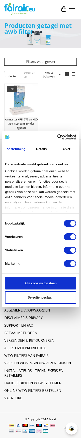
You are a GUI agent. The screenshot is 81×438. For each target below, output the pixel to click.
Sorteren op (29, 74)
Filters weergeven (40, 61)
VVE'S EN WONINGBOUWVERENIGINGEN (37, 363)
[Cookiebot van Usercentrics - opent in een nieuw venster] (57, 137)
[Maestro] (39, 426)
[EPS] (39, 431)
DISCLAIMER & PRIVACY (23, 317)
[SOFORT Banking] (52, 426)
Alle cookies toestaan (40, 283)
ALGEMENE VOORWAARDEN (27, 310)
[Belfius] (18, 431)
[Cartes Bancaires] (45, 431)
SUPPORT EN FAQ (18, 325)
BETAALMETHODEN (20, 332)
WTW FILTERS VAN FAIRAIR (26, 355)
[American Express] (32, 431)
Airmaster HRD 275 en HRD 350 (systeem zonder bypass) (21, 124)
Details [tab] (41, 149)
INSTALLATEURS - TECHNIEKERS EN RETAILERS (34, 373)
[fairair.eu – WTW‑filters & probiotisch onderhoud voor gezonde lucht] (19, 9)
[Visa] (32, 426)
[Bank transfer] (11, 431)
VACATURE (13, 398)
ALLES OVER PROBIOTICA (25, 348)
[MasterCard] (25, 426)
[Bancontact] (46, 426)
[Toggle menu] (72, 9)
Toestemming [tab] (15, 149)
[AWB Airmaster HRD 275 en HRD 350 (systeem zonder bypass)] (21, 100)
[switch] (70, 236)
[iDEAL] (11, 426)
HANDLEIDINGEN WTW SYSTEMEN (33, 383)
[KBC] (25, 431)
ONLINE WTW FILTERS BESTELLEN (32, 390)
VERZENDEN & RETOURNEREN (29, 340)
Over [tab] (66, 149)
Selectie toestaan (40, 297)
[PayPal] (18, 426)
